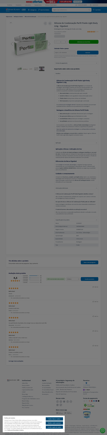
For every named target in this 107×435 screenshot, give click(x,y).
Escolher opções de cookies (54, 427)
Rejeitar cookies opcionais (54, 423)
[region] (34, 423)
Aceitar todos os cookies (54, 419)
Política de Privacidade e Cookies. (15, 430)
